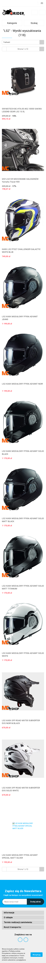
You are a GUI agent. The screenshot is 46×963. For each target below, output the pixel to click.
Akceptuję (36, 955)
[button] (23, 913)
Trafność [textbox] (6, 42)
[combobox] (23, 42)
